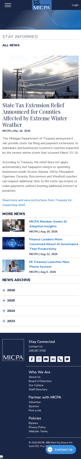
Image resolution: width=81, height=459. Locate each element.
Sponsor (34, 406)
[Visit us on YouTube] (46, 359)
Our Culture (36, 385)
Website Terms (38, 431)
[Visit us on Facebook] (32, 359)
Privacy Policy (37, 427)
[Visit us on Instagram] (39, 359)
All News (11, 45)
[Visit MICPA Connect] (67, 359)
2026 (11, 290)
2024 (11, 311)
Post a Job (35, 410)
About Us (34, 377)
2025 (11, 300)
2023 (11, 321)
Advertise (35, 402)
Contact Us (36, 346)
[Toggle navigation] (7, 5)
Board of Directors (40, 381)
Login (75, 5)
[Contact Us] (60, 359)
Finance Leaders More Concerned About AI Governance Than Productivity (53, 244)
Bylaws (33, 423)
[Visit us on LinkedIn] (53, 359)
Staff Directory (38, 389)
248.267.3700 (37, 351)
